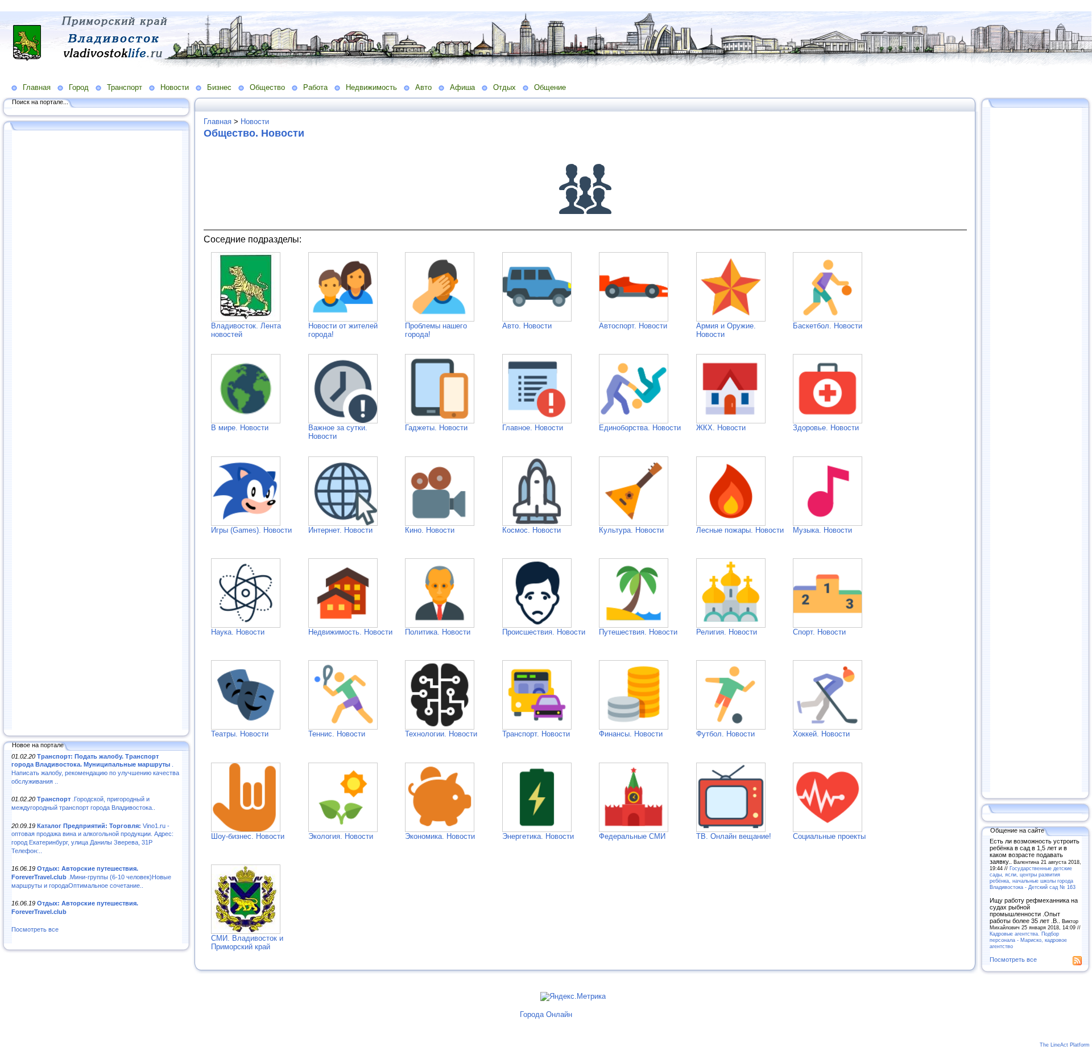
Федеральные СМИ (632, 836)
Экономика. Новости (440, 836)
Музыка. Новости (822, 530)
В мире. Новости (239, 427)
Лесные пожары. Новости (740, 530)
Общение (550, 87)
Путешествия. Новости (638, 632)
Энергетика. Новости (538, 836)
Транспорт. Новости (536, 734)
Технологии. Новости (441, 734)
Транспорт (124, 87)
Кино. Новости (429, 530)
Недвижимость (371, 87)
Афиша (462, 87)
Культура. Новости (631, 530)
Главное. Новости (532, 427)
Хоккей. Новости (821, 734)
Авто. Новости (527, 326)
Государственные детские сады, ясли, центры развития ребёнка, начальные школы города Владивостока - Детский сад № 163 (1033, 877)
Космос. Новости (531, 530)
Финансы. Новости (631, 734)
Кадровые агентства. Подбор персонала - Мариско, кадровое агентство (1028, 939)
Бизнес (219, 87)
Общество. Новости (254, 133)
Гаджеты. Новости (436, 427)
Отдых (504, 87)
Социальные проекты (829, 836)
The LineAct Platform (1065, 1045)
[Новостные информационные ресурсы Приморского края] (245, 931)
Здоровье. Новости (826, 427)
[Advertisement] (96, 431)
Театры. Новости (239, 734)
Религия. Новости (726, 632)
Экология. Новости (340, 836)
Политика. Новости (437, 632)
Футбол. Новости (725, 734)
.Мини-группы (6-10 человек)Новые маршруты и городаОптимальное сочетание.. (91, 876)
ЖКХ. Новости (721, 427)
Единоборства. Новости (640, 427)
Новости (174, 87)
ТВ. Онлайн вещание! (733, 836)
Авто (423, 87)
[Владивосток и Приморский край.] (245, 319)
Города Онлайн (546, 1014)
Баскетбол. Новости (827, 326)
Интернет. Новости (340, 530)
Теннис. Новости (336, 734)
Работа (315, 87)
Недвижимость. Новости (350, 632)
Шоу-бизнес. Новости (247, 836)
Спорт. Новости (819, 632)
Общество (267, 87)
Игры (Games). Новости (251, 530)
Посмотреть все (35, 929)
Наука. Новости (237, 632)
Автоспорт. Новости (633, 326)
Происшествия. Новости (543, 632)
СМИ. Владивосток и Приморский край (247, 942)
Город (79, 87)
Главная (37, 87)
